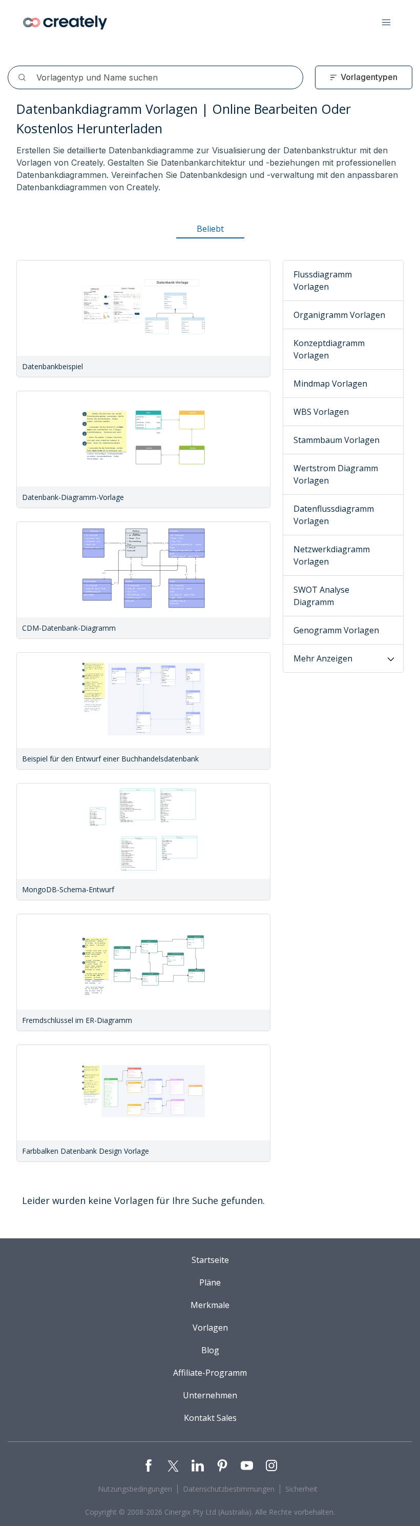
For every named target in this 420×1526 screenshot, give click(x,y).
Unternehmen (210, 1395)
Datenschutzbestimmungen (229, 1489)
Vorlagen (210, 1327)
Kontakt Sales (210, 1417)
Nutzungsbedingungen (135, 1489)
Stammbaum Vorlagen (336, 440)
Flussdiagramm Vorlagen (322, 280)
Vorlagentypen (369, 77)
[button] (386, 22)
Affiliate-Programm (210, 1372)
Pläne (210, 1282)
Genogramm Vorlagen (336, 630)
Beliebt (210, 228)
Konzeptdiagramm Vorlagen (329, 349)
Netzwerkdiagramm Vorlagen (331, 555)
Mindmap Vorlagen (330, 383)
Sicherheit (301, 1489)
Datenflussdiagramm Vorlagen (333, 515)
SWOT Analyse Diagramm (321, 596)
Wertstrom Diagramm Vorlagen (335, 474)
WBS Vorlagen (321, 411)
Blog (210, 1350)
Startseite (210, 1260)
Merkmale (210, 1305)
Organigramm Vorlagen (339, 314)
